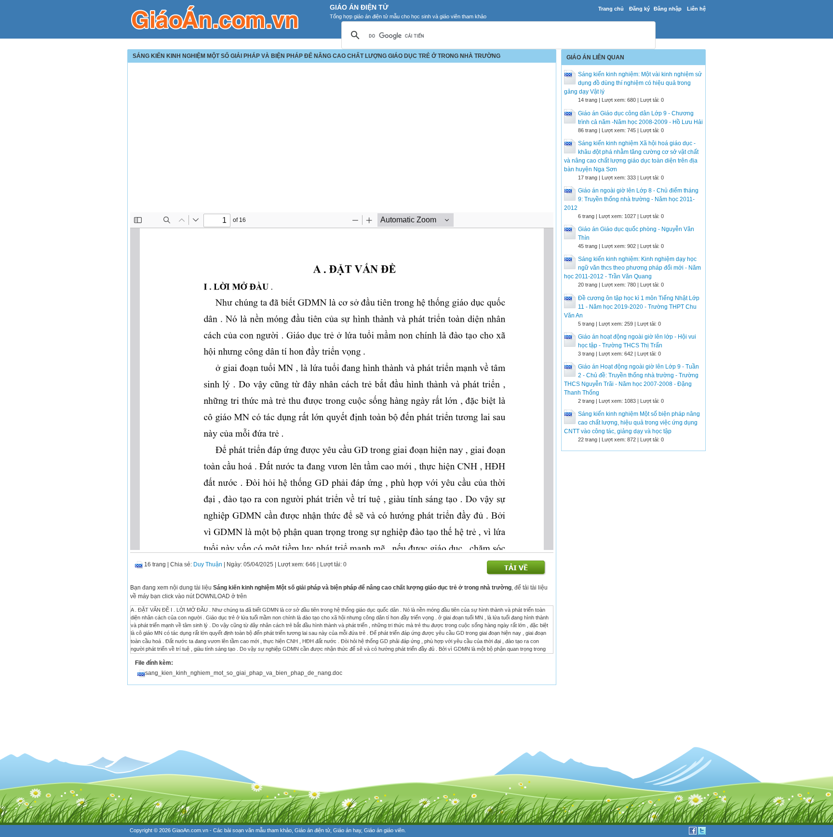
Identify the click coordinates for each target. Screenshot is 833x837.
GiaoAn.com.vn (190, 830)
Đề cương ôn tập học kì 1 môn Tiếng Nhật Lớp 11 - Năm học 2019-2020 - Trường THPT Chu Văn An (631, 307)
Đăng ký (639, 9)
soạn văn (243, 830)
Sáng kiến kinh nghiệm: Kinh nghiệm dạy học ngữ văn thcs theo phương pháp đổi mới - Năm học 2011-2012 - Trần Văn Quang (632, 268)
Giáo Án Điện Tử (359, 7)
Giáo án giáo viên (384, 830)
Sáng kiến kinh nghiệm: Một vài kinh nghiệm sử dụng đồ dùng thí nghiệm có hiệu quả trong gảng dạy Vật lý (633, 83)
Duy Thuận (207, 564)
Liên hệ (696, 9)
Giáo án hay (347, 830)
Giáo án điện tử (312, 830)
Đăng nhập (668, 9)
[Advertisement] (341, 139)
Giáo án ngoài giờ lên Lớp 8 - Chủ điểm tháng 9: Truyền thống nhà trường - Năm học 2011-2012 (631, 199)
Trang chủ (611, 9)
